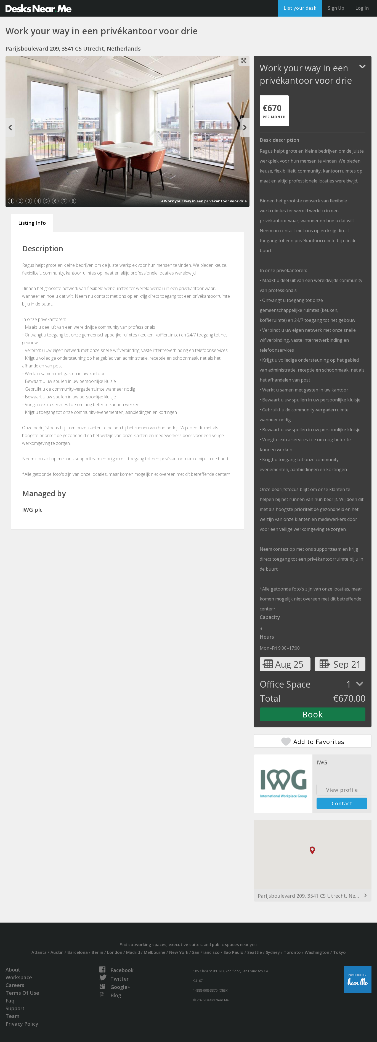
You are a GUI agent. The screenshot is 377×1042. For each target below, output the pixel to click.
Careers (15, 985)
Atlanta (39, 952)
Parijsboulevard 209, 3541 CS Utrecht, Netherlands (312, 895)
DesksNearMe (38, 8)
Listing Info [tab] (32, 223)
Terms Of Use (22, 992)
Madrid (133, 952)
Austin (57, 952)
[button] (312, 851)
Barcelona (77, 952)
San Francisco (206, 952)
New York (178, 952)
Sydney (273, 952)
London (114, 952)
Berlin (97, 952)
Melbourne (154, 952)
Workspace (19, 977)
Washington (317, 952)
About (13, 969)
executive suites (185, 944)
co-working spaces (147, 944)
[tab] (274, 110)
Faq (10, 1000)
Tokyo (339, 952)
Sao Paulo (233, 952)
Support (15, 1008)
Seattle (254, 952)
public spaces (225, 944)
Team (13, 1016)
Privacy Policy (22, 1023)
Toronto (292, 952)
